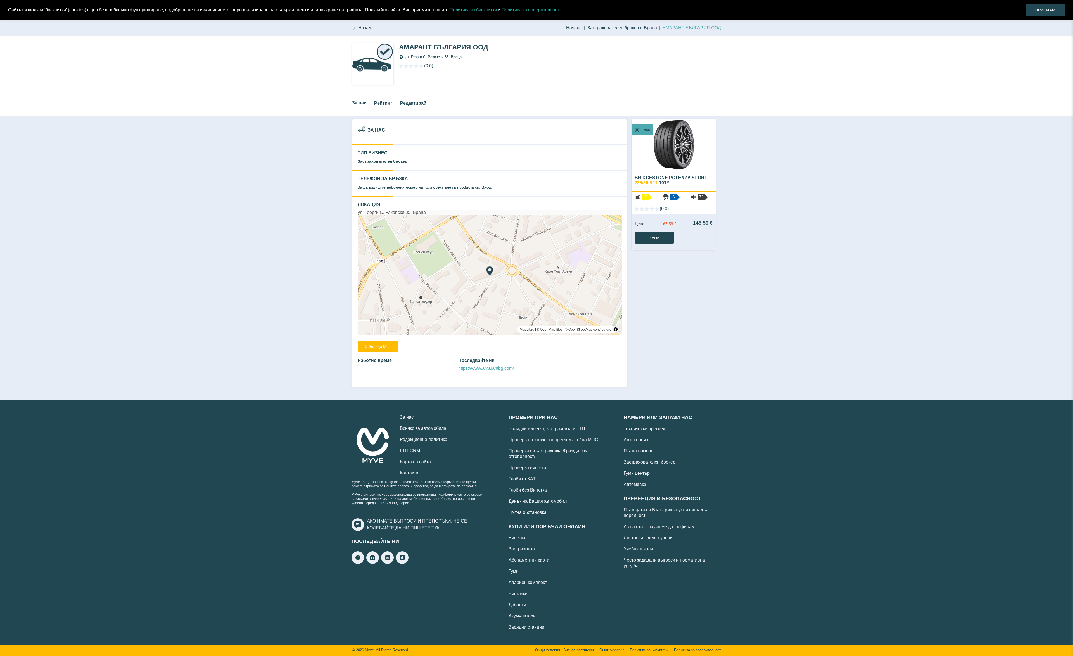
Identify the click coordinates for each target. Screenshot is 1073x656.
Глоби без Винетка (528, 490)
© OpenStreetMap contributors (588, 329)
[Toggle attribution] (615, 329)
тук (435, 528)
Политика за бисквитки (473, 10)
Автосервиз (636, 439)
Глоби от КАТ (522, 478)
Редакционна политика (423, 439)
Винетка (517, 537)
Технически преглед (644, 428)
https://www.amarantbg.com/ (486, 368)
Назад (364, 27)
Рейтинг (383, 103)
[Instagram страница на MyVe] (372, 562)
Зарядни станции (526, 627)
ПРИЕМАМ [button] (1045, 10)
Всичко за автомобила (423, 428)
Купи (654, 238)
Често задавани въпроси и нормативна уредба (664, 563)
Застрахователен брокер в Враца (622, 27)
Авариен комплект (528, 582)
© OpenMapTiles (549, 329)
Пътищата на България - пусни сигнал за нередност (666, 512)
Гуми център (637, 473)
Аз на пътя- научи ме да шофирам (659, 526)
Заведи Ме (379, 346)
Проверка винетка (527, 467)
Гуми (514, 571)
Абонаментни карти (529, 560)
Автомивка (635, 484)
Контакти (409, 473)
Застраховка (522, 549)
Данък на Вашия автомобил (538, 501)
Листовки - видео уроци (648, 537)
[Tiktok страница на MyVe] (402, 562)
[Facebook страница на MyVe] (358, 562)
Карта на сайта (415, 461)
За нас (359, 103)
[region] (490, 275)
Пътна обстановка (528, 512)
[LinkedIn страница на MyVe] (387, 562)
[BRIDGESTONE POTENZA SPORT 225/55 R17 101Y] (674, 144)
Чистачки (518, 593)
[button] (561, 10)
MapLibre (527, 329)
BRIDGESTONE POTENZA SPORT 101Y (671, 180)
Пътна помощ (638, 451)
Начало (574, 27)
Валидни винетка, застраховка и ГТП (547, 428)
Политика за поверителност (530, 10)
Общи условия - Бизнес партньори (564, 650)
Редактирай (413, 103)
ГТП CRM (410, 450)
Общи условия (611, 650)
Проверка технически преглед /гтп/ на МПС (553, 439)
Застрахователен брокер (649, 462)
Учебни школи (638, 549)
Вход (486, 187)
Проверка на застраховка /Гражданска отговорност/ (548, 454)
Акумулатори (522, 616)
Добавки (517, 604)
